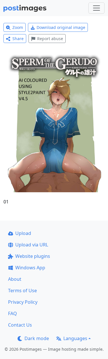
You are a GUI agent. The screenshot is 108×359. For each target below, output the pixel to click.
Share (18, 38)
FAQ (12, 313)
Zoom (17, 27)
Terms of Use (22, 290)
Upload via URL (31, 245)
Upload (23, 233)
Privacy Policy (22, 302)
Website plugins (32, 256)
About (14, 279)
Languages (75, 338)
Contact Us (20, 325)
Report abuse (50, 38)
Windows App (30, 267)
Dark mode (36, 338)
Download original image (61, 27)
